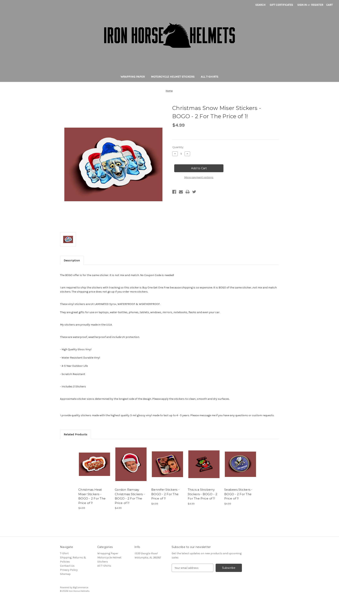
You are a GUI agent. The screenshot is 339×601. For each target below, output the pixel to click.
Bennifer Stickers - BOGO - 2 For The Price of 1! (165, 494)
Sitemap (65, 574)
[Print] (188, 192)
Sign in (302, 4)
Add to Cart (94, 467)
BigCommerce (80, 587)
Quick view (94, 460)
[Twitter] (194, 192)
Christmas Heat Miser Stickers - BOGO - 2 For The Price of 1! (92, 496)
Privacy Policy (69, 570)
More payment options (198, 177)
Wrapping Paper (133, 76)
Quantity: (178, 147)
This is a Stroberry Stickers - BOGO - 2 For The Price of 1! (202, 494)
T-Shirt (64, 553)
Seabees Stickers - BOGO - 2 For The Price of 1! (238, 494)
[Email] (181, 192)
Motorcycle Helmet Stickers (173, 76)
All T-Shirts (209, 76)
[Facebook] (174, 192)
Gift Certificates (281, 4)
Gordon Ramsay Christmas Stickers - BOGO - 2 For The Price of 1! (130, 496)
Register (317, 4)
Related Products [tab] (75, 434)
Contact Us (67, 565)
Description (72, 260)
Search (260, 4)
